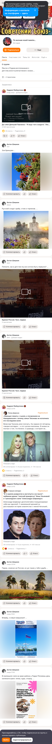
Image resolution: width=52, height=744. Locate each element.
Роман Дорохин (13, 413)
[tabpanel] (26, 404)
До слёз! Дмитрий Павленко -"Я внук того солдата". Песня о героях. (26, 124)
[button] (11, 50)
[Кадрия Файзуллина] (4, 91)
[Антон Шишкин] (4, 145)
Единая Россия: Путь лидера (14, 320)
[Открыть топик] (26, 150)
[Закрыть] (35, 10)
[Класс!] (3, 131)
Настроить (29, 16)
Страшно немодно (14, 491)
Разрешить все (14, 16)
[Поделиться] (24, 194)
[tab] (4, 57)
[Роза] (5, 548)
